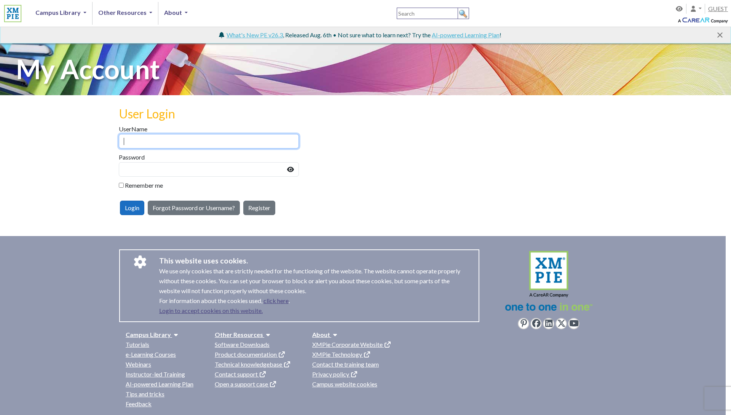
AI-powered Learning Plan (466, 34)
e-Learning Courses (151, 354)
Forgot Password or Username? (194, 207)
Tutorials (137, 344)
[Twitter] (561, 323)
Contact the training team (345, 364)
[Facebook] (536, 323)
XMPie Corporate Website (348, 344)
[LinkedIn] (548, 323)
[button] (695, 8)
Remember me (144, 185)
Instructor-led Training (155, 374)
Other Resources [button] (123, 12)
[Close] (720, 35)
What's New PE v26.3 (255, 34)
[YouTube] (573, 323)
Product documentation (246, 354)
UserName (133, 128)
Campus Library (149, 334)
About (321, 334)
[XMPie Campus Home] (12, 12)
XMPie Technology (337, 354)
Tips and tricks (145, 393)
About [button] (173, 12)
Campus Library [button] (58, 12)
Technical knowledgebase (249, 364)
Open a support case (242, 384)
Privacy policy (331, 374)
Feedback (139, 403)
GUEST (718, 8)
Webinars (138, 364)
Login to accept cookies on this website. (211, 310)
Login (132, 207)
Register (259, 207)
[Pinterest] (523, 323)
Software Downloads (242, 344)
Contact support (237, 374)
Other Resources (239, 334)
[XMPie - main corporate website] (548, 282)
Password (132, 157)
